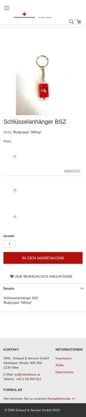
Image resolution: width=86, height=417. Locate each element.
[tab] (43, 288)
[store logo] (33, 15)
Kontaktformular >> (61, 398)
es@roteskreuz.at (27, 374)
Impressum (63, 358)
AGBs (59, 365)
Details (8, 288)
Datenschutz (64, 372)
